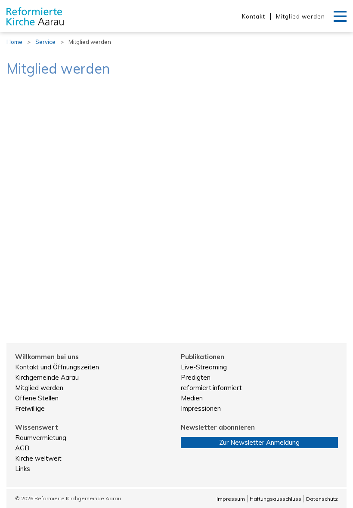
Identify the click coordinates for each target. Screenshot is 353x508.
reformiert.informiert (211, 388)
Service (45, 41)
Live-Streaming (204, 367)
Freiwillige (30, 408)
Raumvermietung (40, 438)
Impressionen (201, 408)
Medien (192, 398)
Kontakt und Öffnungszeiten (57, 367)
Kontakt (253, 16)
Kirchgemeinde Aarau (47, 377)
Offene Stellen (37, 398)
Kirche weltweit (38, 458)
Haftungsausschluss (275, 499)
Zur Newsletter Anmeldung (259, 442)
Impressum (231, 499)
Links (22, 469)
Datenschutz (322, 499)
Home (14, 41)
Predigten (196, 377)
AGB (22, 448)
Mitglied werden (300, 16)
